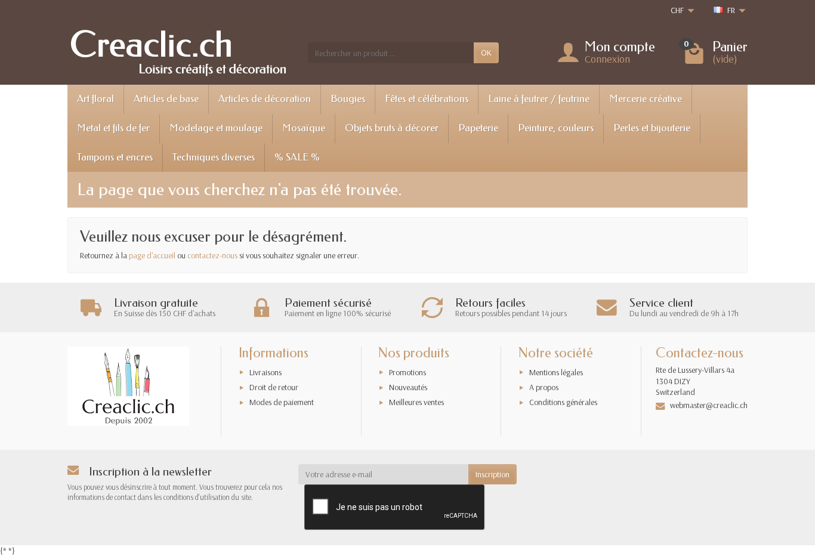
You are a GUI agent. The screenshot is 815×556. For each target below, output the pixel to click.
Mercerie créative (645, 98)
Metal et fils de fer (113, 128)
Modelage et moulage (216, 128)
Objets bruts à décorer (392, 128)
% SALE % (297, 157)
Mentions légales (556, 372)
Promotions (407, 372)
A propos (543, 387)
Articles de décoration (264, 98)
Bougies (348, 98)
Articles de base (166, 98)
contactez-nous (212, 255)
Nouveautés (408, 387)
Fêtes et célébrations (426, 98)
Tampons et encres (115, 157)
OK (486, 52)
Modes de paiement (281, 402)
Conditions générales (563, 402)
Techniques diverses (213, 157)
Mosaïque (303, 128)
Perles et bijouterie (651, 128)
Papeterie (478, 128)
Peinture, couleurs (556, 128)
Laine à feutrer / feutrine (538, 98)
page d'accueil (152, 255)
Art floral (95, 98)
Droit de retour (273, 387)
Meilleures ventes (416, 402)
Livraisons (265, 372)
